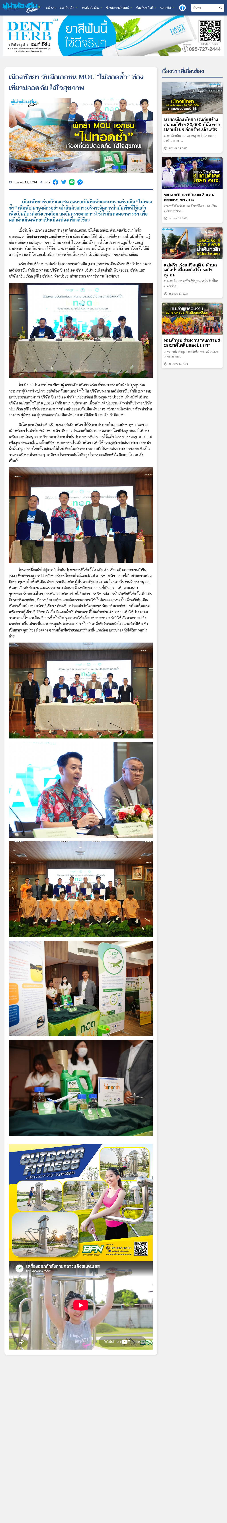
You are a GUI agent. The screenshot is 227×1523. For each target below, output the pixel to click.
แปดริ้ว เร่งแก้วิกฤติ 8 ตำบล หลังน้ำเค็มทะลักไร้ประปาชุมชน (190, 270)
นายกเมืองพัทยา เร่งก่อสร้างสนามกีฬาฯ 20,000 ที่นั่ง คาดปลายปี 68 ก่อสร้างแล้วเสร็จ (192, 124)
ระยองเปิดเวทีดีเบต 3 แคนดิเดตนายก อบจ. (189, 197)
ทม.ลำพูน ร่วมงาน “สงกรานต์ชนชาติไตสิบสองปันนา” (192, 343)
